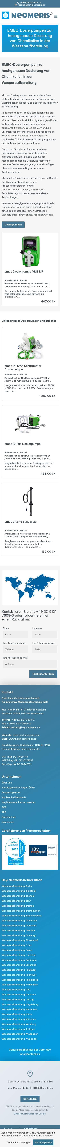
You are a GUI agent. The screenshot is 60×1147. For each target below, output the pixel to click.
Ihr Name (37, 628)
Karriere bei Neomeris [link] (14, 797)
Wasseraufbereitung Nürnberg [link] (19, 1024)
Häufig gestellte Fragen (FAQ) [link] (18, 787)
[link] (30, 269)
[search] (51, 12)
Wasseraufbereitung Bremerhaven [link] (21, 910)
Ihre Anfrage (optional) (15, 657)
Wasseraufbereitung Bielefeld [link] (19, 891)
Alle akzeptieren (43, 1142)
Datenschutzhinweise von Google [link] (30, 1114)
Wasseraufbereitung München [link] (19, 1019)
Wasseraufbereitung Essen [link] (17, 950)
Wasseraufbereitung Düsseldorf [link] (20, 940)
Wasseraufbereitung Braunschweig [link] (21, 915)
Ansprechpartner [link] (11, 792)
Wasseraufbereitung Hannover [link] (19, 974)
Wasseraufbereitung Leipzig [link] (18, 999)
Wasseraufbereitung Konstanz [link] (19, 994)
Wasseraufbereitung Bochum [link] (18, 895)
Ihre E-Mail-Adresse (43, 643)
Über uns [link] (7, 782)
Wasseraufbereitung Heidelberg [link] (20, 979)
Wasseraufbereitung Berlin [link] (17, 886)
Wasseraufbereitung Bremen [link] (18, 905)
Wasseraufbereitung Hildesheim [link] (20, 984)
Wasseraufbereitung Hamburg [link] (19, 969)
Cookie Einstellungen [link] (19, 1142)
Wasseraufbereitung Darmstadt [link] (19, 920)
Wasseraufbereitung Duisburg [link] (19, 935)
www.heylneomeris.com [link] (26, 735)
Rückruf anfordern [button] (43, 674)
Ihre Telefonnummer (14, 643)
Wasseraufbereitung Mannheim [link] (19, 1009)
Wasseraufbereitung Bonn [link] (16, 900)
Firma (6, 628)
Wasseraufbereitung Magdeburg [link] (20, 1004)
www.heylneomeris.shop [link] (23, 738)
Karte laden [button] (30, 1099)
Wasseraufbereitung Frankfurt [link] (19, 955)
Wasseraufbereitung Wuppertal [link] (19, 1038)
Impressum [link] (8, 822)
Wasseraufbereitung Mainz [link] (17, 1014)
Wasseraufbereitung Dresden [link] (18, 930)
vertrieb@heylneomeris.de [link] (25, 727)
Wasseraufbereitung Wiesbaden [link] (20, 1034)
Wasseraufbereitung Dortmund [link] (19, 925)
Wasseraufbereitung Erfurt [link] (17, 945)
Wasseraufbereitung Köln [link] (16, 989)
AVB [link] (4, 807)
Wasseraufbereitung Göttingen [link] (19, 960)
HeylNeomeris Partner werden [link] (18, 802)
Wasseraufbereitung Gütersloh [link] (19, 964)
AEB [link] (4, 812)
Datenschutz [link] (9, 817)
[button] (55, 18)
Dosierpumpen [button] (13, 224)
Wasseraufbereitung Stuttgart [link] (18, 1029)
